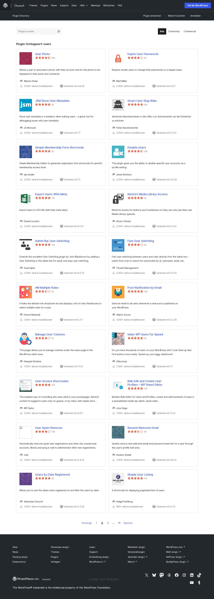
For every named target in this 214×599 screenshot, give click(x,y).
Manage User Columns (50, 334)
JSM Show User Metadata (52, 100)
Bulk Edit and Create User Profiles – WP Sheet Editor (145, 382)
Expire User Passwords (143, 54)
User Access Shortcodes (52, 381)
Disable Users (137, 147)
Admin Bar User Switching (52, 241)
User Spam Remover (49, 427)
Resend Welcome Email (143, 427)
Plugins (54, 557)
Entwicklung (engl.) (99, 557)
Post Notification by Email (145, 287)
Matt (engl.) (173, 552)
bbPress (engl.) (175, 557)
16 (119, 522)
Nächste (128, 523)
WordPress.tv (97, 561)
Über (15, 547)
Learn (92, 547)
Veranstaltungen (136, 552)
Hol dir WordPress (198, 5)
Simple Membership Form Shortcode (59, 147)
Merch (132, 561)
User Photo (42, 54)
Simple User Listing (140, 474)
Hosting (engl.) (20, 557)
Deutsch (46, 579)
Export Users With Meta (51, 194)
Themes (55, 552)
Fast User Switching (141, 241)
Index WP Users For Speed (145, 334)
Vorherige (86, 523)
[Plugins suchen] (58, 31)
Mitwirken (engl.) (136, 547)
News (15, 552)
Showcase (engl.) (60, 547)
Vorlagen (55, 561)
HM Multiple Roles (47, 287)
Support (93, 552)
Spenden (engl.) (138, 557)
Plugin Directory (21, 15)
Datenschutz (19, 561)
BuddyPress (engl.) (177, 561)
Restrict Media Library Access (148, 194)
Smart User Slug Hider (142, 100)
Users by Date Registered (52, 474)
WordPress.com (175, 547)
